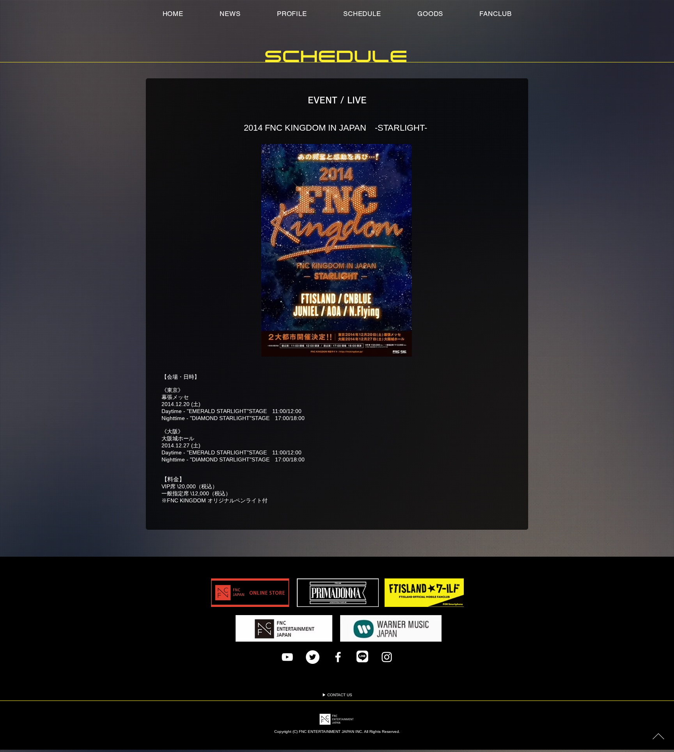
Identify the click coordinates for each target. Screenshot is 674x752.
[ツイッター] (312, 657)
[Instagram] (387, 657)
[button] (495, 13)
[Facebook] (338, 657)
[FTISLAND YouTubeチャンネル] (287, 657)
